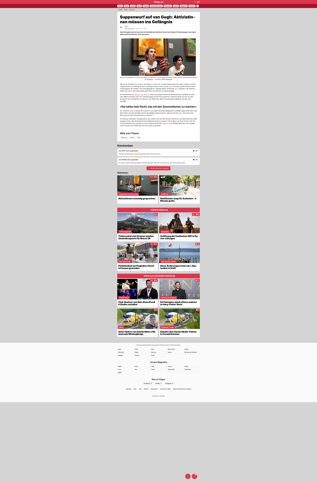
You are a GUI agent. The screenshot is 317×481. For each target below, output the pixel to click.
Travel (153, 369)
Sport (152, 349)
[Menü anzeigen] (198, 2)
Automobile (171, 369)
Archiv (153, 355)
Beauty (120, 372)
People (186, 349)
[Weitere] (197, 6)
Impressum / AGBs (165, 389)
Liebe (152, 366)
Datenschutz (154, 389)
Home (120, 9)
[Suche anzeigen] (195, 2)
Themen (137, 355)
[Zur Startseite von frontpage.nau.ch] (158, 2)
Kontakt (146, 389)
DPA (126, 26)
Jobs (140, 389)
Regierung (165, 123)
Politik (136, 349)
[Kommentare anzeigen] (194, 476)
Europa (132, 9)
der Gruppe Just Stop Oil (140, 94)
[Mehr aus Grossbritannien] (158, 276)
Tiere (136, 369)
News (126, 9)
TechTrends (187, 369)
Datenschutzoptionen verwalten (182, 389)
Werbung (128, 389)
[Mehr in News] (158, 210)
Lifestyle (120, 355)
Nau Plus (153, 352)
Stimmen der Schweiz (190, 352)
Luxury (170, 366)
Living (136, 366)
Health (120, 366)
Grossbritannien (130, 28)
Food (119, 369)
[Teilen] (188, 476)
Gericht (132, 111)
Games (170, 352)
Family (186, 366)
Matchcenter (171, 349)
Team (134, 389)
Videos (136, 352)
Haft (170, 86)
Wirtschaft (121, 352)
